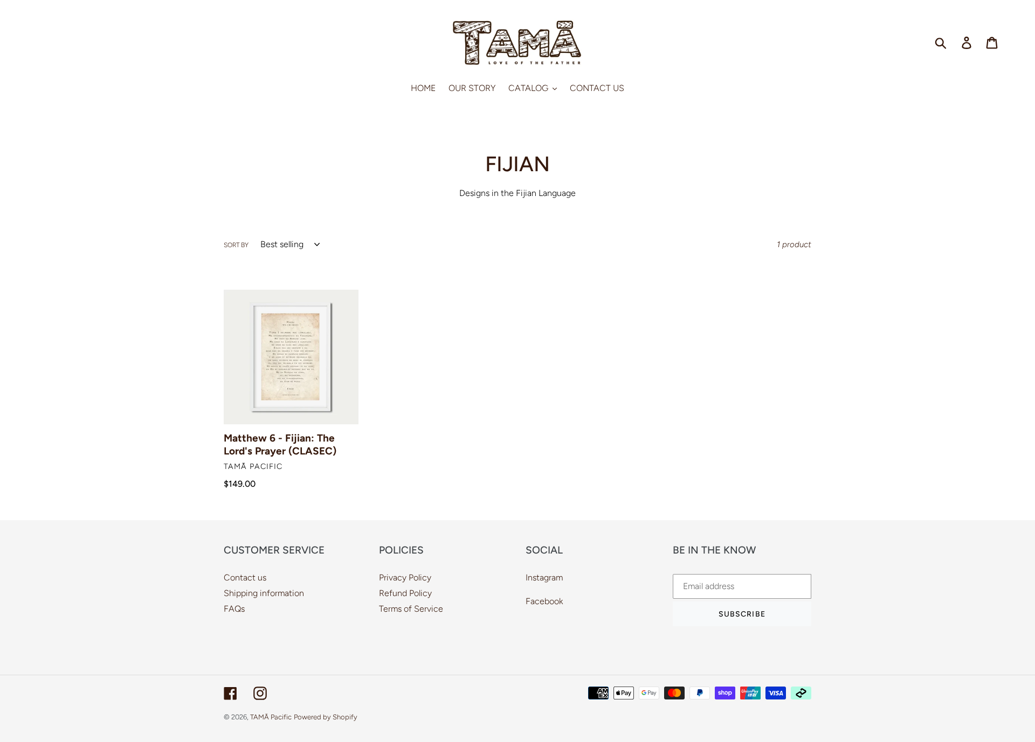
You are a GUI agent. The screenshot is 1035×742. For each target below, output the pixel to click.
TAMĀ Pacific (271, 717)
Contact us (245, 577)
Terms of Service (411, 609)
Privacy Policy (405, 577)
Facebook (544, 601)
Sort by (236, 245)
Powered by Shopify (325, 717)
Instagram (544, 577)
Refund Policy (405, 593)
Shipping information (264, 593)
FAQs (234, 609)
